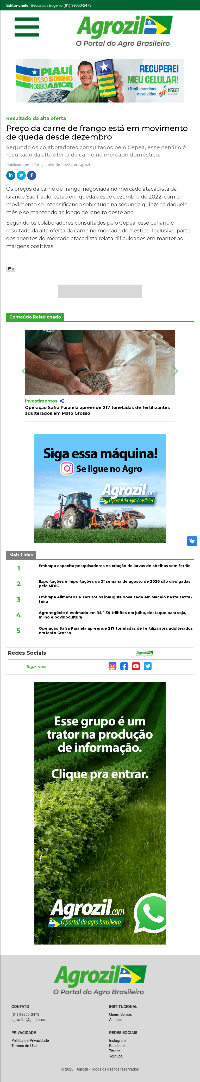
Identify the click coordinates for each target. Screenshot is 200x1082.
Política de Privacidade (30, 1040)
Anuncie (115, 1019)
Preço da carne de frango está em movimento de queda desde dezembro (97, 132)
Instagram (117, 1040)
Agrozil (84, 165)
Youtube (116, 1056)
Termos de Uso (24, 1045)
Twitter (114, 1050)
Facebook (117, 1045)
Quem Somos (120, 1014)
